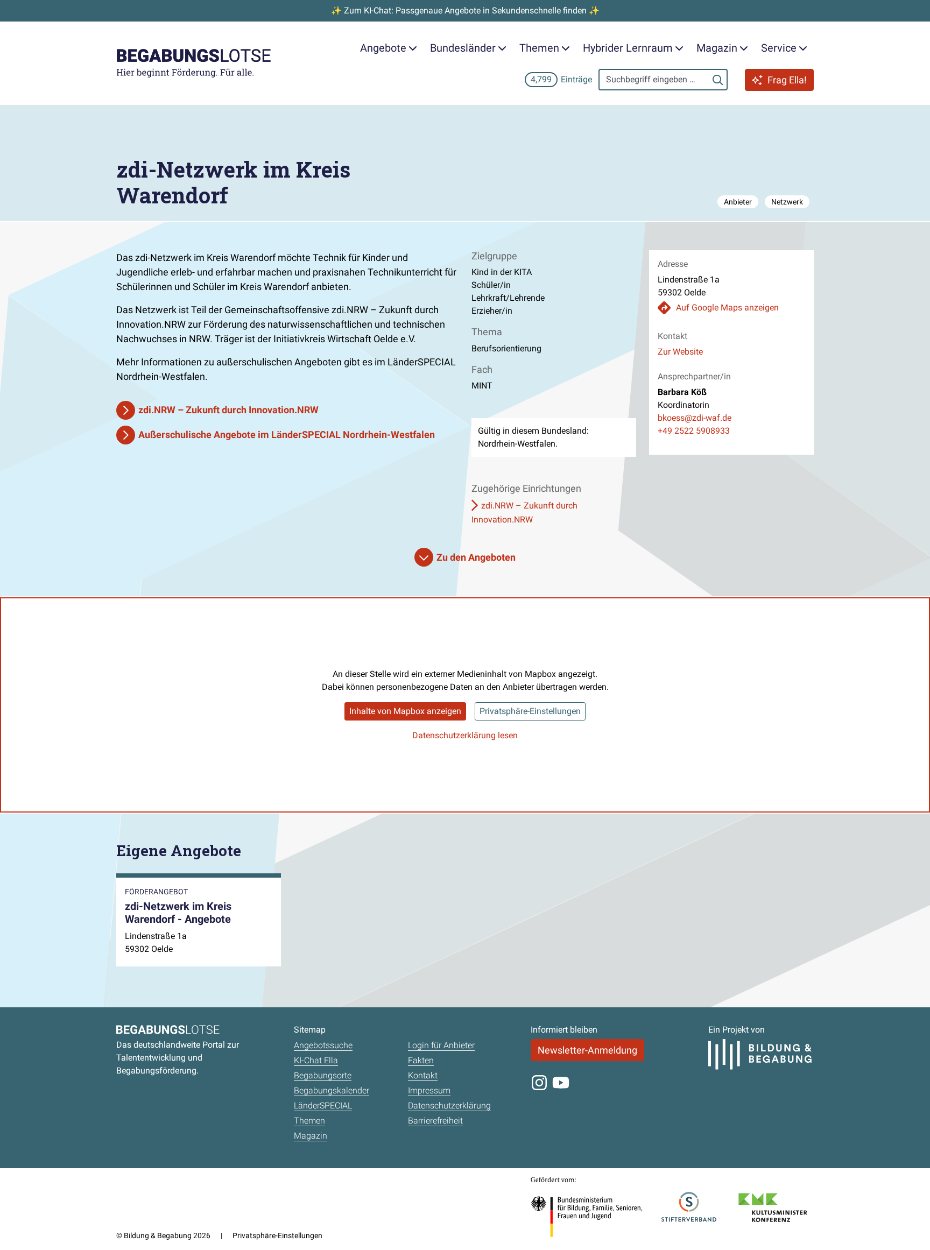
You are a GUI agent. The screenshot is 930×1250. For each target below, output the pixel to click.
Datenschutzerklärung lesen (465, 735)
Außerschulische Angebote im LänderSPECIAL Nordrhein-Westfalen (286, 434)
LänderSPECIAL (323, 1105)
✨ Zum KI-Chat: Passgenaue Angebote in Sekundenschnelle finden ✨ (465, 10)
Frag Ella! (787, 80)
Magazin (310, 1136)
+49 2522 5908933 (694, 431)
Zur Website (680, 352)
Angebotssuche (323, 1045)
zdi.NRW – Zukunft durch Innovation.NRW (228, 409)
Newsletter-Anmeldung (587, 1050)
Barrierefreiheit (435, 1120)
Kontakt (423, 1075)
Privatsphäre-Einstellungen (530, 711)
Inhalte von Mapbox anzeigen (405, 711)
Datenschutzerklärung (449, 1105)
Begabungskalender (331, 1090)
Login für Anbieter (441, 1045)
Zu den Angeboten (476, 557)
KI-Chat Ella (316, 1060)
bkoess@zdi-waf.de (694, 418)
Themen (309, 1120)
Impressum (429, 1090)
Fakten (421, 1060)
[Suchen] (718, 79)
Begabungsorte (322, 1075)
